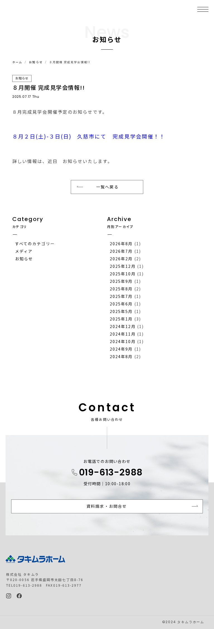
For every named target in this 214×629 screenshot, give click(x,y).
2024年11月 (123, 334)
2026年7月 (121, 251)
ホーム (17, 62)
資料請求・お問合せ (106, 506)
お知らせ (35, 62)
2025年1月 (121, 319)
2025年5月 (121, 311)
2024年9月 (121, 349)
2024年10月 (123, 341)
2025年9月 (121, 281)
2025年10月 (123, 273)
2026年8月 (121, 243)
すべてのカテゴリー (35, 243)
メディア (24, 251)
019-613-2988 (111, 473)
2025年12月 (123, 266)
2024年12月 (123, 326)
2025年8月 (121, 289)
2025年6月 (121, 304)
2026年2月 (121, 258)
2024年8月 (121, 356)
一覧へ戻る (107, 187)
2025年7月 (121, 296)
